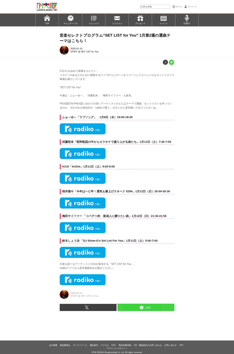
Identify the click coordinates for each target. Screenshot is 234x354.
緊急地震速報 (125, 345)
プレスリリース (80, 345)
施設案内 (94, 345)
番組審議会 (65, 345)
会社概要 (53, 345)
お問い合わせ (170, 345)
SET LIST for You (90, 51)
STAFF (74, 51)
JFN (181, 345)
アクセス (105, 345)
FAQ (113, 345)
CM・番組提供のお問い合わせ (148, 345)
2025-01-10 (76, 48)
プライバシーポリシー (117, 348)
